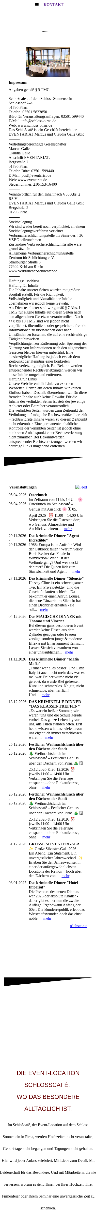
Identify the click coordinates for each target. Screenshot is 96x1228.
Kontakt (54, 4)
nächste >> (78, 926)
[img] (48, 62)
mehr (68, 529)
